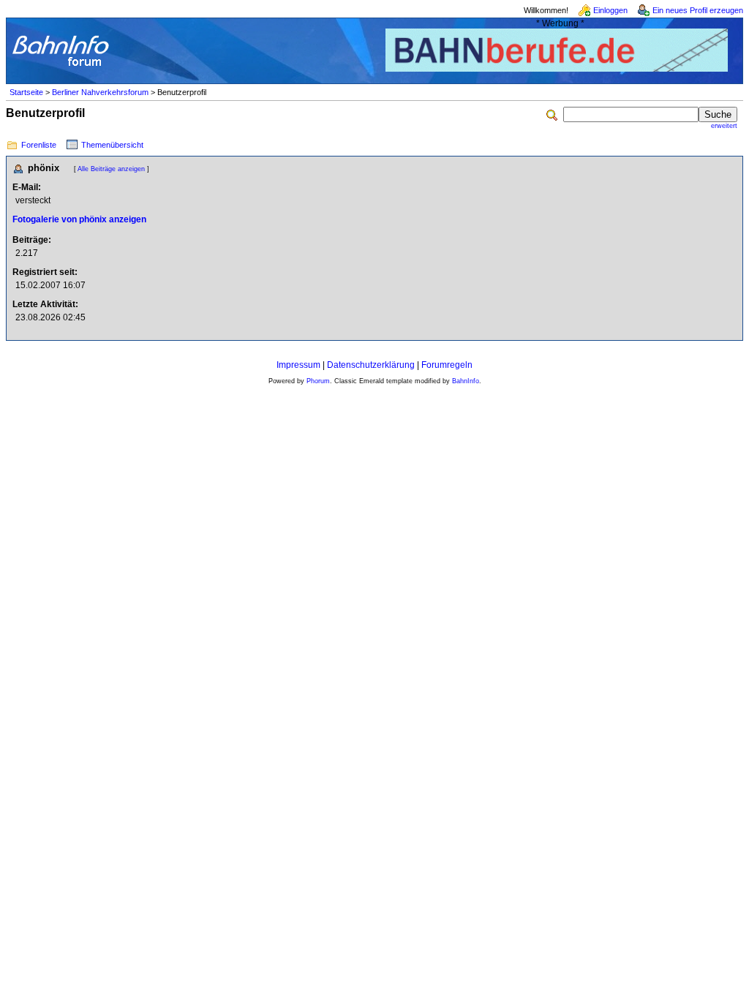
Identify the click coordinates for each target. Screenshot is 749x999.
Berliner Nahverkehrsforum (100, 92)
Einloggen (610, 10)
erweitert (724, 125)
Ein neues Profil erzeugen (697, 10)
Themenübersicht (112, 144)
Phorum (318, 381)
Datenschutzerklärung (371, 365)
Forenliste (38, 144)
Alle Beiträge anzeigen (111, 169)
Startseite (26, 92)
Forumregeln (447, 365)
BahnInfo (465, 381)
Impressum (298, 365)
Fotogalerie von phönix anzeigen (79, 219)
